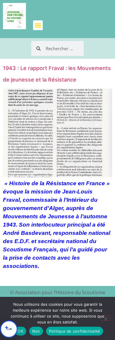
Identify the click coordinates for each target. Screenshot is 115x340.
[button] (38, 25)
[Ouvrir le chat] (9, 329)
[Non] (106, 318)
